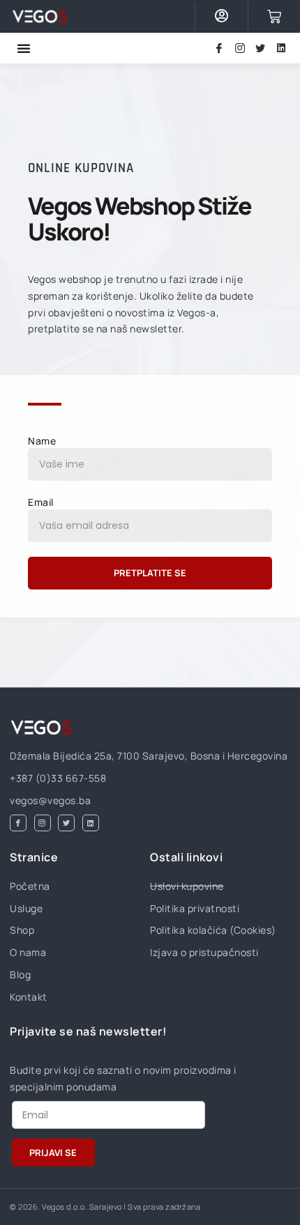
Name (42, 440)
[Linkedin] (281, 48)
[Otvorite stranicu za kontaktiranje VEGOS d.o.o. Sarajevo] (40, 16)
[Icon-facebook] (220, 48)
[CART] (274, 17)
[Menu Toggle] (24, 48)
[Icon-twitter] (261, 48)
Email (41, 502)
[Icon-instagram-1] (240, 48)
